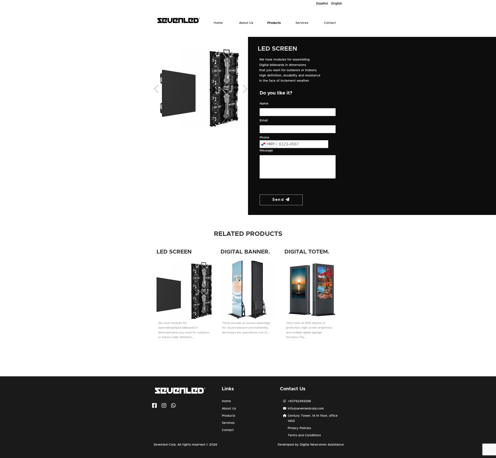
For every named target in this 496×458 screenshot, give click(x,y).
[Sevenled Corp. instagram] (164, 406)
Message (266, 150)
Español (322, 3)
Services (301, 22)
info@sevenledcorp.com (306, 408)
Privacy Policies (299, 428)
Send (279, 200)
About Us (246, 22)
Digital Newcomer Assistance (322, 444)
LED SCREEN (174, 252)
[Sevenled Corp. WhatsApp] (173, 406)
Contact (330, 22)
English (336, 3)
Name (264, 103)
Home (218, 22)
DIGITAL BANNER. (245, 252)
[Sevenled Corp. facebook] (154, 406)
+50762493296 (299, 401)
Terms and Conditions (304, 435)
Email (264, 120)
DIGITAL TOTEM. (306, 252)
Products (274, 22)
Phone (264, 137)
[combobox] (269, 144)
